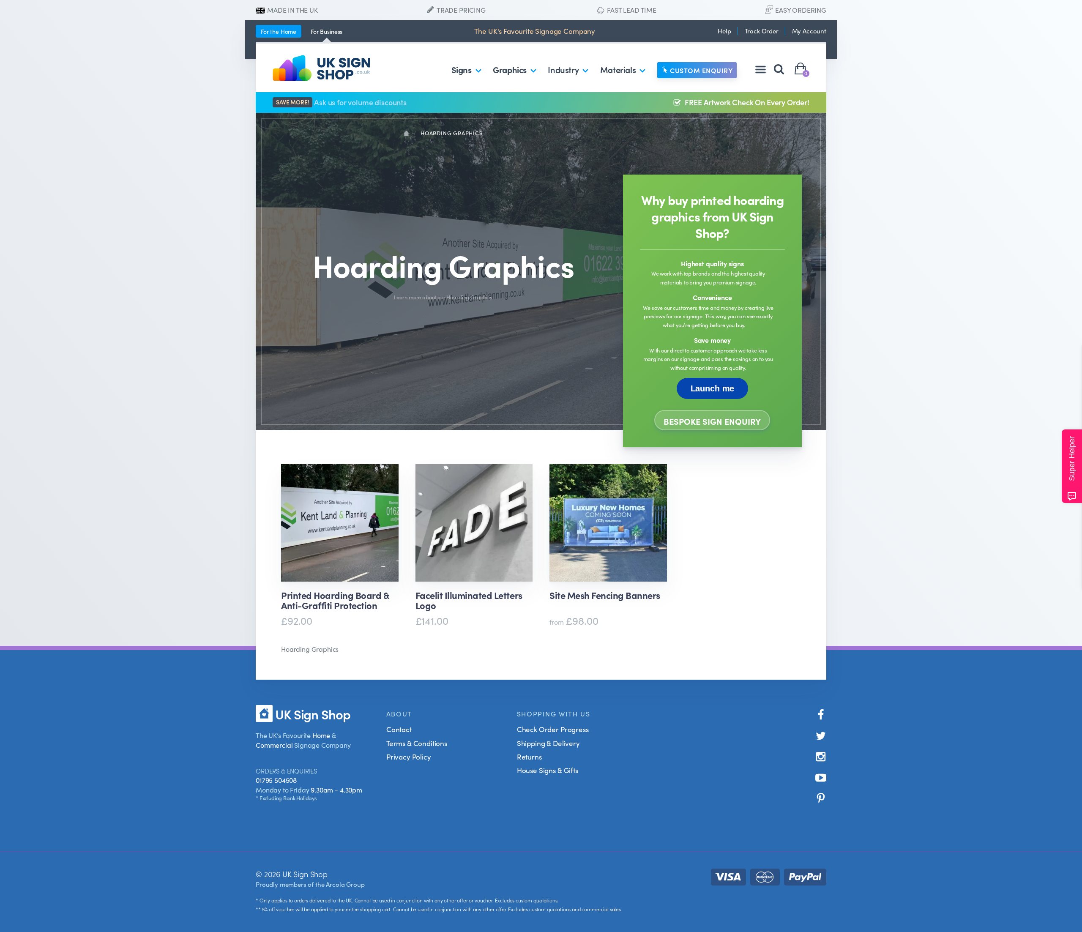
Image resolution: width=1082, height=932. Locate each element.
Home (278, 31)
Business (326, 31)
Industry (563, 69)
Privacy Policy (408, 757)
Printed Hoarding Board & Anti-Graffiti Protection (335, 600)
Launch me (713, 388)
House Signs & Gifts (547, 770)
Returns (529, 757)
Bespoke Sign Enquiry (712, 421)
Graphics (510, 69)
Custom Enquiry (701, 70)
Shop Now (337, 647)
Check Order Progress (553, 729)
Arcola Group (345, 884)
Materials (618, 69)
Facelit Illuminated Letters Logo (468, 600)
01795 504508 (276, 779)
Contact (399, 729)
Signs (461, 69)
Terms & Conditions (416, 743)
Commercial (274, 744)
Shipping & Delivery (548, 743)
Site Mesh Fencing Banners (604, 595)
